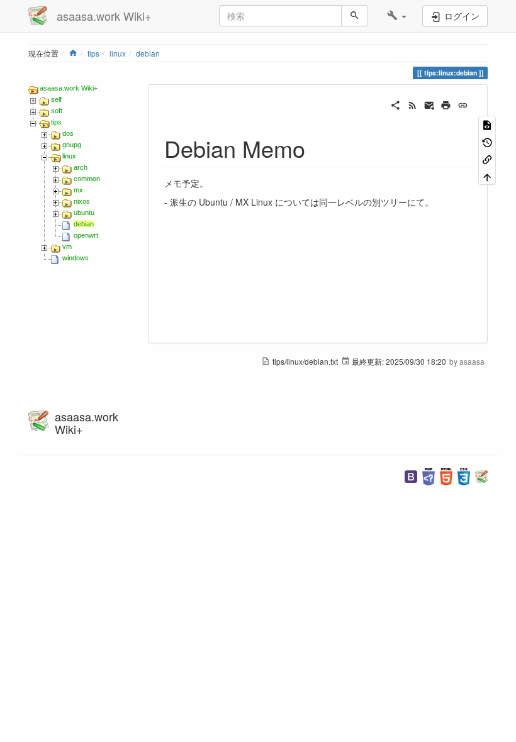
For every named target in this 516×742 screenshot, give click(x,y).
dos (68, 133)
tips (93, 53)
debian (148, 53)
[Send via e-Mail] (429, 103)
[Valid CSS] (463, 475)
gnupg (71, 144)
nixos (82, 201)
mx (78, 190)
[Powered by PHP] (428, 475)
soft (56, 110)
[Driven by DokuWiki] (481, 475)
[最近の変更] (412, 103)
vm (67, 246)
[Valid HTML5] (446, 475)
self (56, 99)
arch (80, 167)
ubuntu (84, 212)
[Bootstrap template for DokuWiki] (411, 475)
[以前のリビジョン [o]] (487, 141)
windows (75, 258)
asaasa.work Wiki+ (69, 88)
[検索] (354, 15)
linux (117, 53)
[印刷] (445, 103)
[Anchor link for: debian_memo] (316, 147)
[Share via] (395, 103)
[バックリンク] (487, 159)
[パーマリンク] (462, 103)
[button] (397, 15)
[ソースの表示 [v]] (487, 124)
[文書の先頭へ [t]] (487, 176)
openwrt (86, 235)
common (87, 178)
